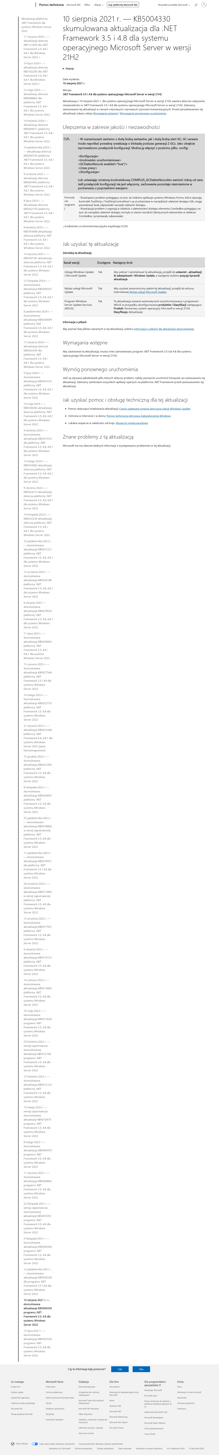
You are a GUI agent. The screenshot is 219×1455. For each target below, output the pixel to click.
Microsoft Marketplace (153, 1417)
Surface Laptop (17, 1392)
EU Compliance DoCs (176, 1448)
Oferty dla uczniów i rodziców (91, 1427)
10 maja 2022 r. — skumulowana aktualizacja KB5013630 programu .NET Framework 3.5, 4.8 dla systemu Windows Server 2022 (38, 1023)
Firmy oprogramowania (153, 1428)
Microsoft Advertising (118, 1417)
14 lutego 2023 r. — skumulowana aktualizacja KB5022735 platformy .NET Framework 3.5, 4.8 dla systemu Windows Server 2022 (38, 707)
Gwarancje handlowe (54, 1419)
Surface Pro (15, 1386)
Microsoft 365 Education (89, 1408)
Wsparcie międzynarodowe (132, 423)
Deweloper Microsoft (153, 1390)
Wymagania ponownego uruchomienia (143, 113)
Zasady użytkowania (105, 1448)
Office (87, 4)
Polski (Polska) (22, 1443)
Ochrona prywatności (186, 1403)
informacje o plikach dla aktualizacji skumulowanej (164, 329)
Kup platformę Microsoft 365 (122, 4)
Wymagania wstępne (105, 113)
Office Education (85, 1414)
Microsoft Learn (150, 1395)
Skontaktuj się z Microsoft (59, 1448)
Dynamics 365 (115, 1406)
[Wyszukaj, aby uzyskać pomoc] (196, 4)
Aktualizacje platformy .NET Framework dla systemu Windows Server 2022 (36, 25)
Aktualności (182, 1397)
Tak (120, 1369)
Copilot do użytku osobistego (23, 1403)
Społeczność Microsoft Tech (155, 1412)
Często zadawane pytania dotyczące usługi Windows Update (154, 408)
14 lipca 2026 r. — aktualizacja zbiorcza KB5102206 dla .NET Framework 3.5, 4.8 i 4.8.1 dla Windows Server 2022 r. (36, 73)
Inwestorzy (181, 1408)
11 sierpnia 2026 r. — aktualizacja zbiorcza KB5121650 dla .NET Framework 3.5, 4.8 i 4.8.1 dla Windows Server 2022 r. (36, 47)
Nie (141, 1369)
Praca (179, 1386)
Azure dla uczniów (86, 1433)
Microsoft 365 (73, 4)
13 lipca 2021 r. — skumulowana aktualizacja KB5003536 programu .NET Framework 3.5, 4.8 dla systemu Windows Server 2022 (38, 1343)
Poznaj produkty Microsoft (22, 1414)
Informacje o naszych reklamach (149, 1448)
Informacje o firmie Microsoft (189, 1392)
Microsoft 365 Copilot (118, 1422)
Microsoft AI (115, 1386)
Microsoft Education (87, 1386)
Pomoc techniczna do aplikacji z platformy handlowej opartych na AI (158, 1404)
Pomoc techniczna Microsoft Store (60, 1397)
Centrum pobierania (54, 1392)
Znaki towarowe (124, 1448)
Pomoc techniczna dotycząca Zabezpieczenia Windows (139, 416)
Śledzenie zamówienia (55, 1408)
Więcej (97, 4)
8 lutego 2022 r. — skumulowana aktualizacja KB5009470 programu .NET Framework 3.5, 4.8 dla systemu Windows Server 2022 (38, 1154)
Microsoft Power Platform (154, 1423)
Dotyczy (69, 68)
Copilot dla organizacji (20, 1397)
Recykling (50, 1414)
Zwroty (48, 1403)
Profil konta (50, 1386)
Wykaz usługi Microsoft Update (147, 292)
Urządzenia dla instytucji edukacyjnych (89, 1393)
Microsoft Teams (116, 1427)
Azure (112, 1400)
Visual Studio (149, 1434)
